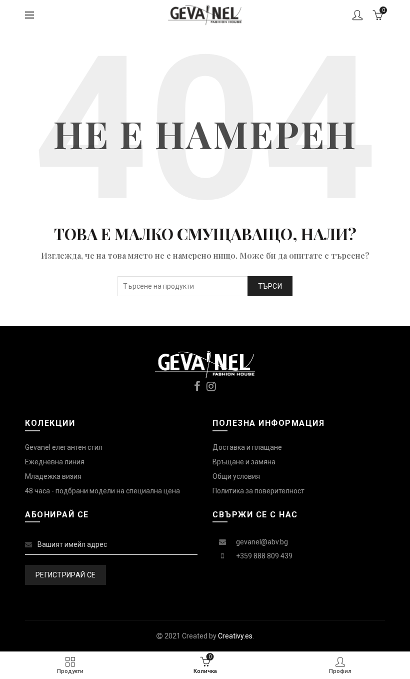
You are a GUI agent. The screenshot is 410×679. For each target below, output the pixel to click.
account (357, 15)
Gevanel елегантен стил (63, 447)
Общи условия (236, 476)
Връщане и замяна (244, 462)
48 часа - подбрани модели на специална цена (102, 491)
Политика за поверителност (258, 491)
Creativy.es (235, 636)
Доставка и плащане (247, 447)
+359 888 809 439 (264, 556)
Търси (270, 286)
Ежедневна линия (54, 462)
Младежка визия (53, 476)
